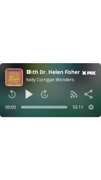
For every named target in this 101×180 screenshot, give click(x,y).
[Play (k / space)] (28, 94)
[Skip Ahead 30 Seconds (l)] (44, 94)
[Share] (89, 94)
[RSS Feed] (74, 94)
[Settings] (91, 107)
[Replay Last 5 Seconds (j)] (12, 94)
